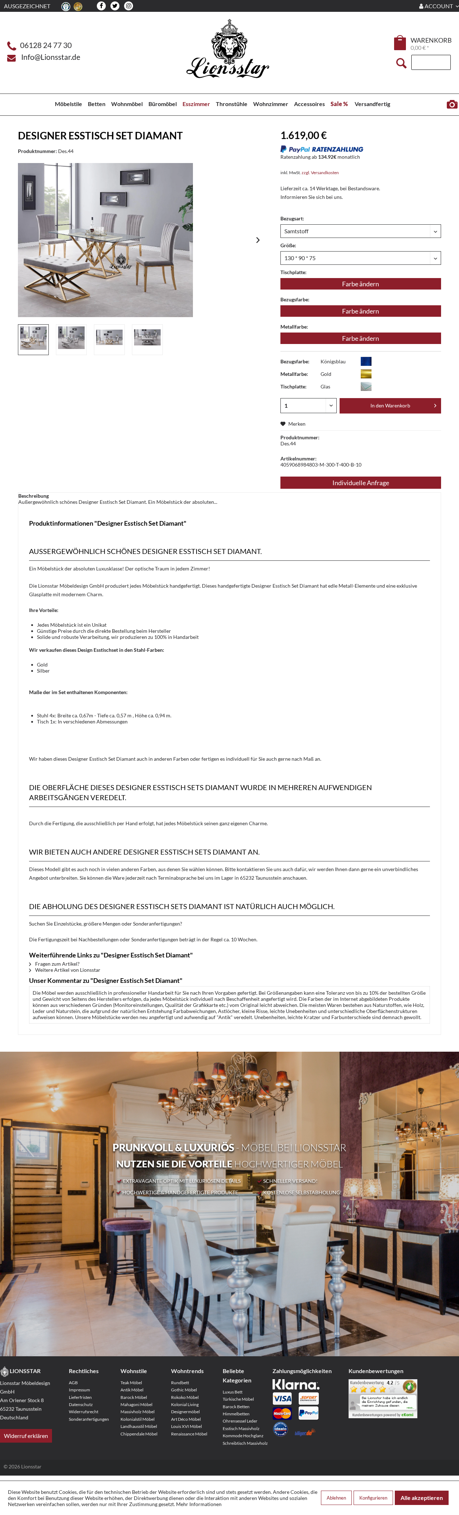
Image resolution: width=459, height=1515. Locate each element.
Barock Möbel (133, 1397)
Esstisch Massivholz (241, 1428)
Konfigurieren (373, 1498)
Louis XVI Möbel (186, 1426)
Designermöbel (185, 1411)
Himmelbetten (236, 1413)
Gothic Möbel (184, 1389)
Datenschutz (81, 1404)
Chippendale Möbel (138, 1434)
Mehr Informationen (199, 1504)
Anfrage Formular (452, 104)
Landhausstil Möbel (138, 1426)
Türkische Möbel (238, 1399)
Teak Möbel (131, 1382)
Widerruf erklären (26, 1435)
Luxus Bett (232, 1392)
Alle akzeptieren (422, 1497)
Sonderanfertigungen (89, 1419)
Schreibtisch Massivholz (245, 1443)
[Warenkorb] (400, 42)
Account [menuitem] (438, 6)
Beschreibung (33, 496)
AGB (73, 1382)
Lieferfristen (80, 1397)
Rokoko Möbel (185, 1397)
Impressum (79, 1389)
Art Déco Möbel (186, 1419)
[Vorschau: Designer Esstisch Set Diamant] (33, 339)
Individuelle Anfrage (360, 483)
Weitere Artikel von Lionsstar (67, 970)
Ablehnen (336, 1498)
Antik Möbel (131, 1389)
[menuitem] (400, 43)
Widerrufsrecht (83, 1411)
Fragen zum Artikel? (57, 964)
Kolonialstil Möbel (137, 1419)
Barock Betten (236, 1406)
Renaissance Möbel (189, 1434)
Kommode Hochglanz (243, 1435)
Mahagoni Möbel (136, 1404)
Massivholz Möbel (137, 1411)
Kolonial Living (185, 1404)
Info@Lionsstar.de (50, 56)
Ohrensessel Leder (240, 1421)
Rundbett (180, 1382)
